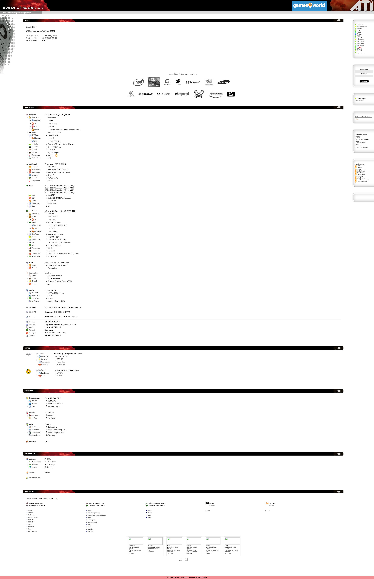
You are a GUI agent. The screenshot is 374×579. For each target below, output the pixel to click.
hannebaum (92, 522)
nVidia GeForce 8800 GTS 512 (60, 211)
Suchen (359, 28)
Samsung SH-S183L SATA (57, 312)
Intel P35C (52, 167)
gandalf (31, 526)
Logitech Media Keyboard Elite (60, 324)
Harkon (358, 146)
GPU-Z (359, 51)
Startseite (360, 25)
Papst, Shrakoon (54, 278)
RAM (359, 169)
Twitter (359, 34)
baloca (358, 144)
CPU (358, 166)
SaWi (30, 529)
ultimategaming (94, 513)
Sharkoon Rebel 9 (55, 276)
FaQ (358, 30)
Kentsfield (52, 117)
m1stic (90, 529)
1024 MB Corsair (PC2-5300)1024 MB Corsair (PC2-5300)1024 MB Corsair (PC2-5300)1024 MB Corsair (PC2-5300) (59, 189)
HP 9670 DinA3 (52, 322)
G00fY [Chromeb (362, 147)
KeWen (30, 519)
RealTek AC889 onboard (57, 263)
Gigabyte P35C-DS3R (55, 164)
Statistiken (360, 45)
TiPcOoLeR (32, 531)
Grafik (359, 167)
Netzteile (360, 176)
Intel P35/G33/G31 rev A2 (58, 169)
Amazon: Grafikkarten (198, 577)
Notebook (360, 173)
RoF (89, 517)
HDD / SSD (361, 174)
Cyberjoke (92, 520)
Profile (359, 32)
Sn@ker (358, 136)
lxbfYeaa (359, 138)
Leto (29, 524)
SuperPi (359, 38)
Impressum (360, 53)
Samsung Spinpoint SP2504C (68, 354)
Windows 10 (361, 178)
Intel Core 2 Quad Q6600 (57, 115)
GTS (149, 517)
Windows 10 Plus (363, 180)
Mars (30, 510)
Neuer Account (362, 26)
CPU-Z (359, 49)
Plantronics (52, 268)
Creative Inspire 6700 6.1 (58, 265)
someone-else (33, 517)
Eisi (89, 527)
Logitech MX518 (53, 327)
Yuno (358, 141)
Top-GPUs (360, 43)
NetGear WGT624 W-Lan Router (61, 317)
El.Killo (31, 522)
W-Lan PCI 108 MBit (55, 333)
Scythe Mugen (53, 152)
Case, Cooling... (362, 181)
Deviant (91, 531)
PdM (358, 36)
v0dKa (30, 512)
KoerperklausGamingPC (97, 515)
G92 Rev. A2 (53, 216)
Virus (150, 513)
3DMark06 (360, 39)
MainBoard (361, 171)
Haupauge (50, 330)
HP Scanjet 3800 (53, 335)
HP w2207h (50, 290)
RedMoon (31, 515)
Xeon (90, 524)
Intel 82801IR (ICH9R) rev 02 (59, 172)
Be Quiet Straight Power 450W (60, 281)
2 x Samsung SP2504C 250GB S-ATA (63, 307)
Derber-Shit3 (360, 142)
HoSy (150, 515)
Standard (51, 251)
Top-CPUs (360, 41)
